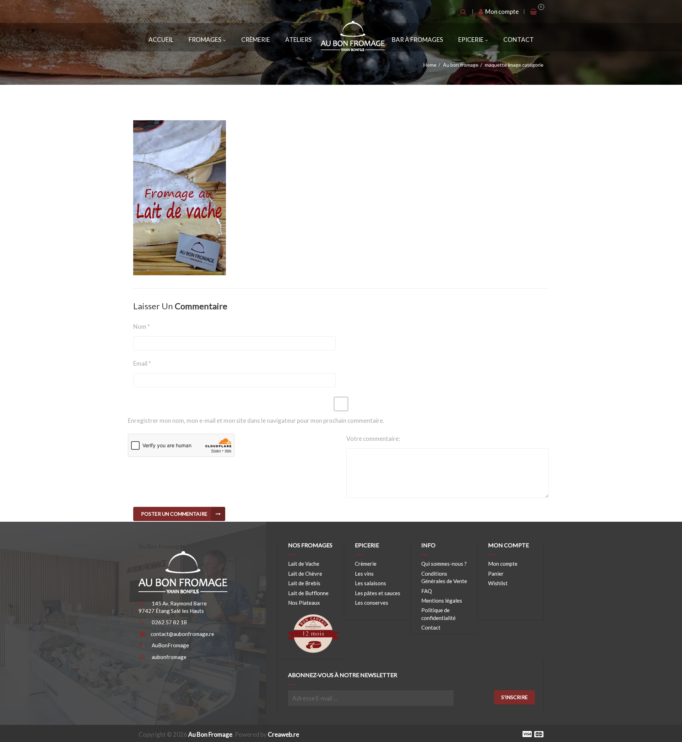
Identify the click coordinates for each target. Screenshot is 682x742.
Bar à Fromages (417, 39)
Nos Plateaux (304, 602)
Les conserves (371, 602)
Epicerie (470, 39)
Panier (496, 573)
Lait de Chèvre (305, 573)
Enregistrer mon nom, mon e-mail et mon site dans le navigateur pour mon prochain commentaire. (256, 420)
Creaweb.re (283, 734)
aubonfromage (169, 657)
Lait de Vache (303, 563)
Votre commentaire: (373, 438)
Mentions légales (441, 600)
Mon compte (501, 11)
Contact (518, 39)
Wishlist (498, 583)
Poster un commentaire (174, 514)
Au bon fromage (460, 65)
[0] (534, 11)
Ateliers (298, 39)
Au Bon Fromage (210, 734)
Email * (142, 363)
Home (430, 65)
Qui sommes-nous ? (444, 563)
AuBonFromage (170, 645)
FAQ (426, 591)
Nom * (141, 326)
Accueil (160, 39)
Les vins (364, 573)
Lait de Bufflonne (308, 593)
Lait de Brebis (304, 583)
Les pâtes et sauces (377, 593)
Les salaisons (370, 583)
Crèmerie (255, 39)
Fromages (205, 39)
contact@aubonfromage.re (182, 634)
